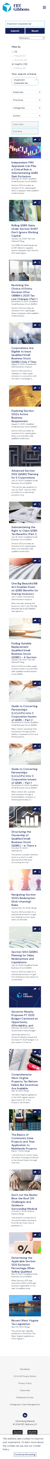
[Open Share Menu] (35, 139)
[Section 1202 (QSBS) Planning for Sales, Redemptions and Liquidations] (25, 937)
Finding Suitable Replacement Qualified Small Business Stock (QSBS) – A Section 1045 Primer (23, 650)
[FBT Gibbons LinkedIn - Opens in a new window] (25, 1415)
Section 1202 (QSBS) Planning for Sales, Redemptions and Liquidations (24, 957)
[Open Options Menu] (39, 139)
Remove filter (36, 79)
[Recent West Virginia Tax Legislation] (25, 1305)
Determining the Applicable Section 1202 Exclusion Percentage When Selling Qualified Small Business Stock (24, 1264)
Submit (15, 30)
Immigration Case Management (25, 1404)
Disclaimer (25, 1369)
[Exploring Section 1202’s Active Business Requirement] (25, 396)
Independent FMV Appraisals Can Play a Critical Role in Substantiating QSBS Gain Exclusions (24, 169)
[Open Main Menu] (44, 7)
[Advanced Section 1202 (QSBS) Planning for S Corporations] (25, 456)
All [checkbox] (15, 51)
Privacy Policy (25, 1383)
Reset (35, 30)
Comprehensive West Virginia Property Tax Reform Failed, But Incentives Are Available (24, 1081)
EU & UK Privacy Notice (25, 1376)
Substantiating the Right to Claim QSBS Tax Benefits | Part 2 (24, 530)
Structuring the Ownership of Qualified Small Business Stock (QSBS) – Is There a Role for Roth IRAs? (23, 838)
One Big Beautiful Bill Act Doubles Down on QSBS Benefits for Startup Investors (24, 589)
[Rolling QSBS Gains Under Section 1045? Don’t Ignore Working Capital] (25, 210)
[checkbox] (25, 64)
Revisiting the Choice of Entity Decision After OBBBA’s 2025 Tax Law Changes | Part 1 (24, 291)
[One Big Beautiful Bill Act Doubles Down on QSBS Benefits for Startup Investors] (25, 568)
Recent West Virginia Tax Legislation (24, 1322)
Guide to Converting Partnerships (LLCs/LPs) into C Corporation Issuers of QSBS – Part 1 (24, 775)
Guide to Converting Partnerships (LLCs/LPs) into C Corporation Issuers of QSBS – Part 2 (24, 712)
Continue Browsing (25, 1454)
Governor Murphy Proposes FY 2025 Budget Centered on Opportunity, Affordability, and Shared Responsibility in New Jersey (24, 1018)
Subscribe (25, 1390)
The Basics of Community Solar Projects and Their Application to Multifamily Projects (24, 1141)
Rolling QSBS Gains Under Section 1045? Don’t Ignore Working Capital (24, 230)
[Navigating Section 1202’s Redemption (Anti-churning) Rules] (25, 879)
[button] (26, 92)
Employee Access (25, 1397)
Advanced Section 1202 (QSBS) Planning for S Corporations (24, 474)
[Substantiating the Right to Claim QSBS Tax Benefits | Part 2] (25, 512)
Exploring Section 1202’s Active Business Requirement (22, 416)
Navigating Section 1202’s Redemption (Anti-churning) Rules (23, 900)
